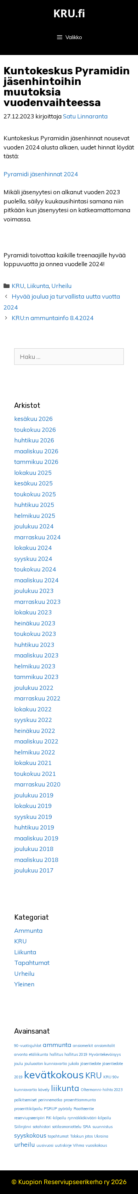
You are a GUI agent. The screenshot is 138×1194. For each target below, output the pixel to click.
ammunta (57, 1044)
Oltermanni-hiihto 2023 (101, 1089)
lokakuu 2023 (33, 612)
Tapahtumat (32, 962)
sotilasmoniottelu (66, 1126)
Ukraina (101, 1136)
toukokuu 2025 (35, 494)
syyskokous (30, 1135)
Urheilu (61, 285)
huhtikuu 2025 (34, 504)
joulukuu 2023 (33, 590)
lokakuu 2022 (33, 709)
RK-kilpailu (56, 1117)
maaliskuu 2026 (36, 451)
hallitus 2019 (75, 1054)
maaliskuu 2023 (36, 655)
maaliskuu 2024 (36, 580)
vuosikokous (96, 1145)
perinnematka (50, 1099)
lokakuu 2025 (33, 472)
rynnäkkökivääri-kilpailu (89, 1117)
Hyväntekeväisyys (105, 1054)
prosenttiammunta (80, 1099)
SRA (87, 1126)
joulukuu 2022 (33, 687)
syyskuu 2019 (33, 816)
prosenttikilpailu (28, 1108)
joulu (18, 1063)
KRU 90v (111, 1076)
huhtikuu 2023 (34, 644)
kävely (44, 1089)
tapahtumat (58, 1136)
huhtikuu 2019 (34, 827)
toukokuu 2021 (35, 773)
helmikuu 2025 (34, 515)
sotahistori (42, 1126)
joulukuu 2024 (33, 526)
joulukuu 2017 (33, 870)
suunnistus (102, 1126)
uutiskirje (63, 1145)
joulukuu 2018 (33, 848)
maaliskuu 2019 (36, 838)
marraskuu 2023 (37, 601)
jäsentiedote (90, 1063)
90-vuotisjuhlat (27, 1045)
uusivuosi (44, 1145)
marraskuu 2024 (37, 537)
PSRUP (50, 1108)
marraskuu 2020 (37, 784)
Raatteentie (84, 1108)
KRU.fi (69, 13)
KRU (18, 285)
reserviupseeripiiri (29, 1117)
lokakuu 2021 (33, 762)
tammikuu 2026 (36, 461)
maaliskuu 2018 (36, 859)
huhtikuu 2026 (34, 440)
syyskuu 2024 (33, 558)
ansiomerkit (83, 1045)
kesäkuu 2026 (33, 418)
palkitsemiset (25, 1099)
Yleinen (24, 984)
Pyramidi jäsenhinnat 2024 (41, 174)
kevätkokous (54, 1074)
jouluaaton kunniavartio (45, 1063)
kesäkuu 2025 (33, 483)
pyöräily (65, 1108)
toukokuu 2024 (35, 569)
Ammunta (28, 930)
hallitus (56, 1054)
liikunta (65, 1088)
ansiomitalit (104, 1045)
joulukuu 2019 (33, 795)
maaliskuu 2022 (36, 741)
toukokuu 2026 (35, 429)
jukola (73, 1063)
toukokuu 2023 (35, 633)
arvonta (21, 1054)
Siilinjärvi (22, 1126)
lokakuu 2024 (33, 547)
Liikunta (38, 285)
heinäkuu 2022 (34, 730)
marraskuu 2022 (37, 698)
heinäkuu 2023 (34, 623)
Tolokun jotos (81, 1136)
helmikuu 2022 (34, 752)
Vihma (78, 1145)
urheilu (24, 1144)
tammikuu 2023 (36, 676)
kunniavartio (25, 1089)
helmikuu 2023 (34, 666)
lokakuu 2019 (33, 805)
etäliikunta (38, 1054)
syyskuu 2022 (33, 719)
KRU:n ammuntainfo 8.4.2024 (52, 318)
